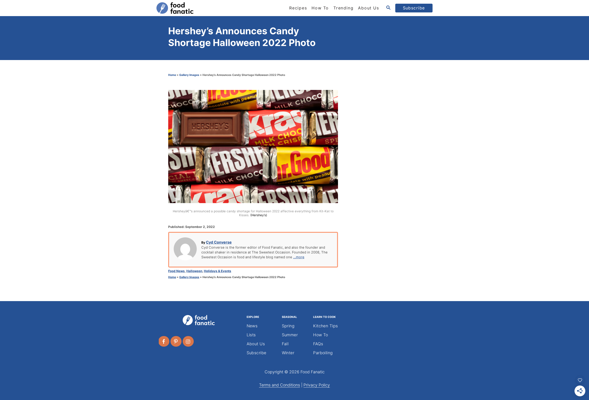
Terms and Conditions (279, 385)
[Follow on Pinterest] (176, 341)
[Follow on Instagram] (188, 341)
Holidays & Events (217, 271)
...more (298, 257)
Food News (176, 271)
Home (172, 75)
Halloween (194, 271)
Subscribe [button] (414, 8)
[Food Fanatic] (197, 8)
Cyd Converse (219, 242)
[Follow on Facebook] (164, 341)
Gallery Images (189, 75)
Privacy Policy (316, 385)
